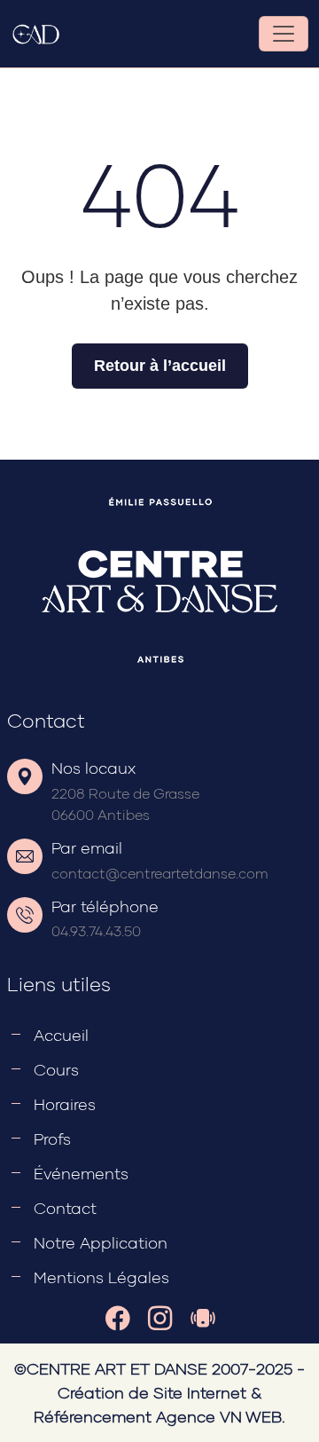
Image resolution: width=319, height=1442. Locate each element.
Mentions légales (101, 1277)
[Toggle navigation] (283, 33)
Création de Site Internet (152, 1392)
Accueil (61, 1034)
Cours (56, 1069)
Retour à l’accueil (160, 365)
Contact (65, 1207)
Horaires (65, 1104)
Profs (52, 1138)
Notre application (100, 1242)
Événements (81, 1173)
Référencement (93, 1416)
